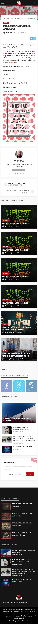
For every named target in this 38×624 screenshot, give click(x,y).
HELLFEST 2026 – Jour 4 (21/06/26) (15, 223)
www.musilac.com (15, 62)
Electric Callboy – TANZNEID (23, 447)
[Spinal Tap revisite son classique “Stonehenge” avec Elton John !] (19, 349)
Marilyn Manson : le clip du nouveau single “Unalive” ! (22, 428)
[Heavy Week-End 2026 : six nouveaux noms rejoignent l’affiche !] (19, 323)
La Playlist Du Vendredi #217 (22, 504)
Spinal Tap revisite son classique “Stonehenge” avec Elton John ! (16, 355)
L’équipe (12, 602)
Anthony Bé (9, 32)
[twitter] (20, 173)
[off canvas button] (2, 3)
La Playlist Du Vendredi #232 (22, 523)
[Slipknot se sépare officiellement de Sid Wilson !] (19, 413)
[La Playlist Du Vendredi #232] (6, 526)
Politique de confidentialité (20, 621)
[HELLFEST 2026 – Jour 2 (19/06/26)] (19, 270)
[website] (14, 173)
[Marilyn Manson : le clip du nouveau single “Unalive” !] (7, 430)
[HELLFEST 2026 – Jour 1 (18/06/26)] (19, 296)
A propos (6, 602)
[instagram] (23, 173)
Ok (10, 621)
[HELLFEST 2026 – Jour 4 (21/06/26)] (19, 217)
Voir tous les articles (18, 169)
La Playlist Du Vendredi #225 (22, 513)
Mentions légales (21, 602)
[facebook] (17, 173)
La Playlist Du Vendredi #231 (22, 532)
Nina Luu (7, 226)
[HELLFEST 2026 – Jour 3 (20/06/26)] (19, 243)
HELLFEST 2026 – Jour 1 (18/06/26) (15, 303)
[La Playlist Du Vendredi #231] (6, 535)
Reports (6, 220)
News (6, 22)
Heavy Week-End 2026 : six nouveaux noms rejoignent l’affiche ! (16, 328)
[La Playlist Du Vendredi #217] (6, 506)
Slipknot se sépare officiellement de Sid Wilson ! (17, 420)
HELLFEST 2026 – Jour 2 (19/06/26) (15, 277)
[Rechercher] (35, 3)
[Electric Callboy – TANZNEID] (7, 449)
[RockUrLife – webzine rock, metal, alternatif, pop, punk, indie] (19, 597)
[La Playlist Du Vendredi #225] (6, 516)
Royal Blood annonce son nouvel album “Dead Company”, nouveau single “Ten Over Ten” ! (24, 438)
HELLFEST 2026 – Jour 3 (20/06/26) (15, 250)
